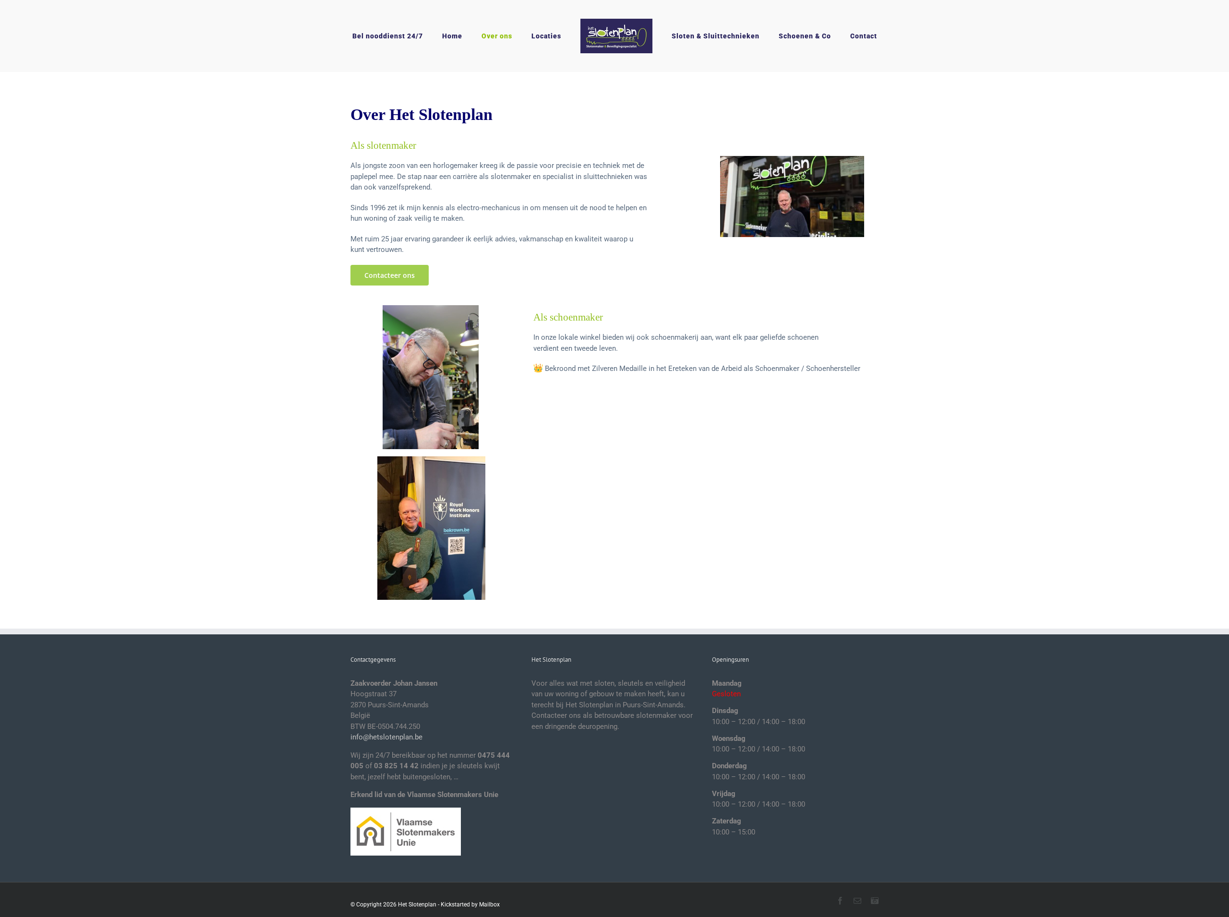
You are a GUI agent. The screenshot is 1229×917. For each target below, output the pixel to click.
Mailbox (489, 904)
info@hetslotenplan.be (386, 737)
